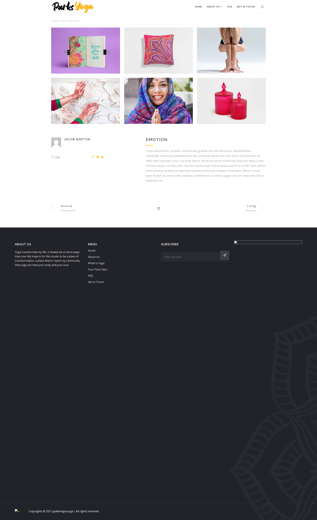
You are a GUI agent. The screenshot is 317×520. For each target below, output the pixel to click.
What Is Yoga (96, 263)
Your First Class (97, 269)
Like (57, 157)
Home (91, 250)
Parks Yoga (58, 21)
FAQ (90, 275)
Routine (66, 206)
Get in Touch (96, 282)
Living (251, 206)
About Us (94, 257)
